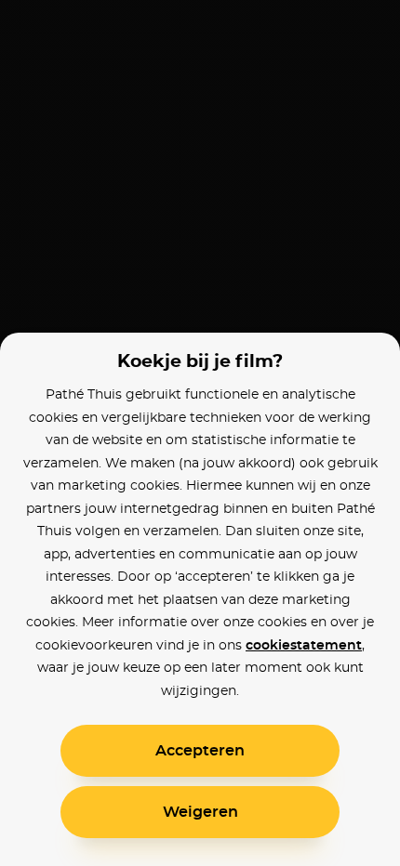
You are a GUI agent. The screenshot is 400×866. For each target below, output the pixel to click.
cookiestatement (304, 645)
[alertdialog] (200, 433)
